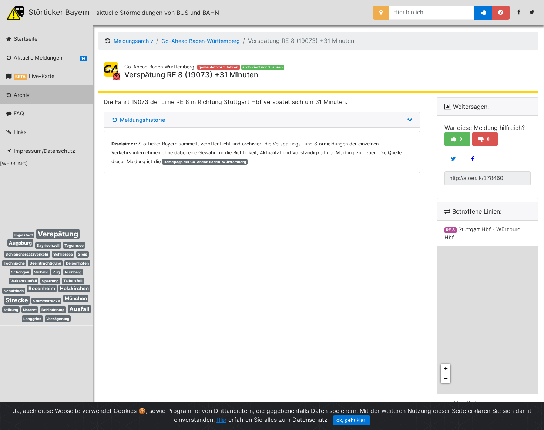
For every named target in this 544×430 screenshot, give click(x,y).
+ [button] (446, 368)
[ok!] (483, 13)
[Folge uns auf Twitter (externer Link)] (531, 12)
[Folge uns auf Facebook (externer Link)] (519, 12)
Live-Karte (34, 76)
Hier (221, 420)
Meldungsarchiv (133, 41)
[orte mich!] (381, 13)
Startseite (24, 39)
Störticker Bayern (62, 12)
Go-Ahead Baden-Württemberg (200, 41)
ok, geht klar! (351, 420)
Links (19, 132)
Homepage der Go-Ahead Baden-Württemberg (205, 162)
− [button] (446, 378)
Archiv (21, 95)
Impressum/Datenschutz (43, 151)
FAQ (18, 113)
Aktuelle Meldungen (48, 57)
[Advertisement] (40, 195)
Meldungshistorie (141, 120)
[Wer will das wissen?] (501, 13)
